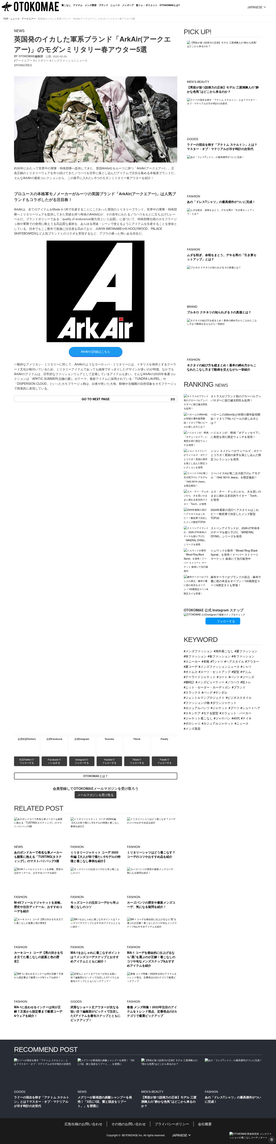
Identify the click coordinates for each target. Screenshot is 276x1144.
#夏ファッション (246, 651)
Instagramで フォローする (82, 761)
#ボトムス (191, 671)
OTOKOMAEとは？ (95, 776)
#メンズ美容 (192, 728)
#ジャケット (219, 707)
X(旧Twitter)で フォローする (27, 761)
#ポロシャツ (192, 723)
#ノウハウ (232, 682)
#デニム (245, 671)
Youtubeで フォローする (109, 761)
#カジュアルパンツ (197, 707)
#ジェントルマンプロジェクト (204, 697)
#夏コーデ (191, 666)
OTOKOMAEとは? (170, 5)
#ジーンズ (247, 676)
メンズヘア (128, 5)
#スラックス (192, 692)
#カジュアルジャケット (218, 723)
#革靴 (205, 661)
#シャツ (246, 666)
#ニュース (241, 723)
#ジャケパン (222, 718)
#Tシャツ (216, 661)
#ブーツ (234, 707)
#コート (222, 676)
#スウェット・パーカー (235, 713)
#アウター (252, 661)
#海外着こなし (224, 651)
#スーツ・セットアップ (215, 671)
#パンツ (234, 676)
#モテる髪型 (210, 713)
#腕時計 (189, 682)
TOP (5, 18)
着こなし (66, 5)
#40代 (236, 718)
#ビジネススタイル (239, 697)
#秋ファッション (195, 656)
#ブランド (239, 687)
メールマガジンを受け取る (95, 795)
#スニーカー (192, 661)
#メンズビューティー (210, 682)
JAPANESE (254, 7)
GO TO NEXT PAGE (128, 399)
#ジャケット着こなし (198, 718)
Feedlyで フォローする (164, 761)
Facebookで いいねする (54, 761)
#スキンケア (192, 713)
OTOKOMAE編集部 (31, 56)
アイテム (78, 5)
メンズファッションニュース (69, 60)
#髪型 (235, 671)
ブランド (103, 5)
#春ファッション (219, 656)
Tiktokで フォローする (137, 761)
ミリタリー (42, 60)
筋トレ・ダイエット (146, 5)
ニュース (115, 5)
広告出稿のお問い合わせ (83, 1123)
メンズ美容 (91, 5)
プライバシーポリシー (172, 1123)
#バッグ (207, 692)
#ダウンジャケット (224, 702)
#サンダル (220, 692)
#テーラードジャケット (200, 676)
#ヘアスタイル (234, 661)
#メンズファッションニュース (219, 666)
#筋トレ (245, 682)
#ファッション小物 (197, 702)
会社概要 (205, 1123)
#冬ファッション (243, 656)
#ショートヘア (250, 707)
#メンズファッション (198, 651)
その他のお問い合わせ (128, 1123)
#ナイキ (246, 718)
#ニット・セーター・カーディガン (207, 687)
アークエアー (29, 18)
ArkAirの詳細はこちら (95, 351)
